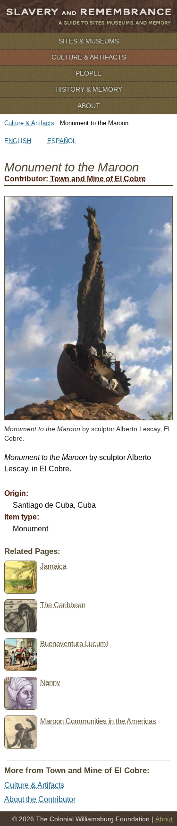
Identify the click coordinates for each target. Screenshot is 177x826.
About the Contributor (40, 799)
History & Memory (88, 89)
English (17, 141)
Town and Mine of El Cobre (98, 179)
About (88, 106)
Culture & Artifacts (88, 57)
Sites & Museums (89, 41)
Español (61, 141)
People (88, 73)
